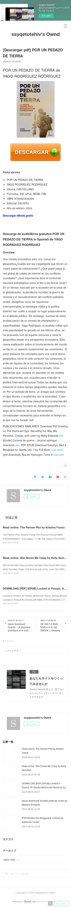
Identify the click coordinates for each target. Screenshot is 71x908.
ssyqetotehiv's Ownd (35, 34)
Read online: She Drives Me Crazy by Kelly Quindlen (36, 558)
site (17, 445)
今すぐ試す (46, 15)
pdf (61, 435)
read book (57, 450)
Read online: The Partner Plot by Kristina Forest (34, 527)
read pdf (58, 454)
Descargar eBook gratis (18, 215)
